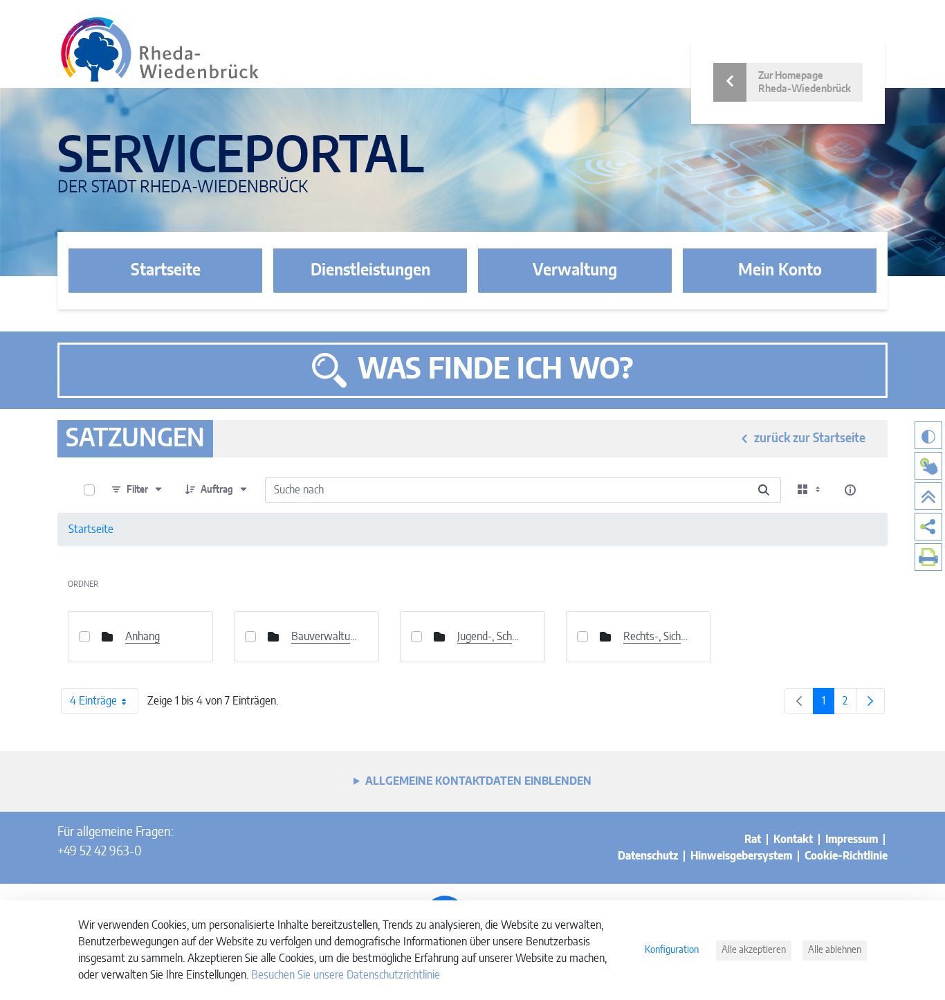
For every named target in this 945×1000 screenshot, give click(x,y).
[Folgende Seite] (870, 701)
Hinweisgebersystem (741, 856)
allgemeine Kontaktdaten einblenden (478, 781)
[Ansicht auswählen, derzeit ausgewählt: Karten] (810, 490)
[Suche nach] (764, 490)
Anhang (142, 636)
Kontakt (793, 839)
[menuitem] (928, 526)
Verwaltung (575, 270)
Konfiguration (672, 950)
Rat (752, 839)
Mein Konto (780, 270)
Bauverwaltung (324, 636)
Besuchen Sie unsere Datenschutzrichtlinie (345, 975)
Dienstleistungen (370, 270)
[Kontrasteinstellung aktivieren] (928, 435)
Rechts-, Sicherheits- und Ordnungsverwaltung (656, 636)
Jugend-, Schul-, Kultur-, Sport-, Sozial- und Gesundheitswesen (490, 636)
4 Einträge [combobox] (93, 701)
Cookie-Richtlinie (846, 856)
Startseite (166, 270)
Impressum (851, 839)
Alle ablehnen (834, 950)
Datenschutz (648, 856)
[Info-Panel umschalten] (850, 490)
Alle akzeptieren (754, 950)
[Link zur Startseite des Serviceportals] (159, 49)
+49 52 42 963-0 (99, 852)
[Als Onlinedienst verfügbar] (928, 466)
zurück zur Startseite (809, 439)
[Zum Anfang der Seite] (928, 496)
